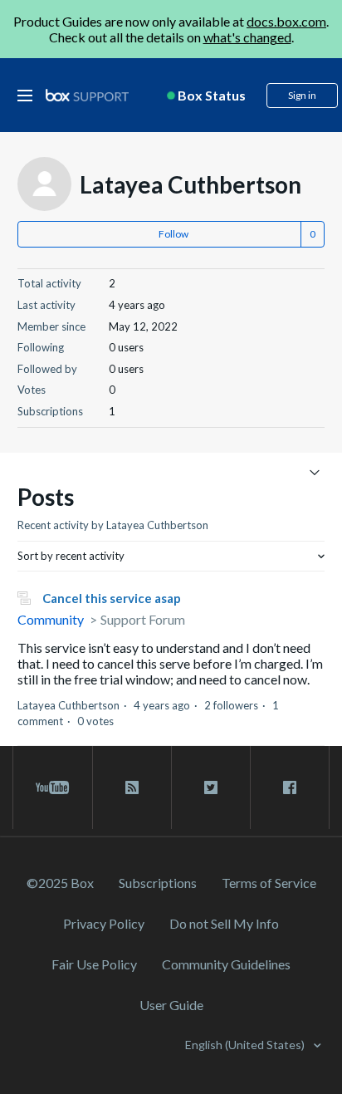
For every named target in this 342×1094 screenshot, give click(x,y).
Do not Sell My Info (224, 923)
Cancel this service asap (111, 598)
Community (50, 619)
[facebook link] (290, 787)
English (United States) (246, 1045)
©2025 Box (60, 882)
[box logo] (87, 95)
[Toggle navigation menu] (314, 471)
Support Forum (142, 619)
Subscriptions (158, 882)
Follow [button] (173, 234)
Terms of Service (269, 882)
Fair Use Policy (94, 964)
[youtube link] (52, 787)
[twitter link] (211, 787)
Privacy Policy (103, 923)
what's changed (247, 37)
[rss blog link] (132, 787)
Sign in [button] (302, 95)
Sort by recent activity (71, 555)
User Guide (171, 1005)
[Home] (87, 96)
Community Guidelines (226, 964)
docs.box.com (286, 21)
